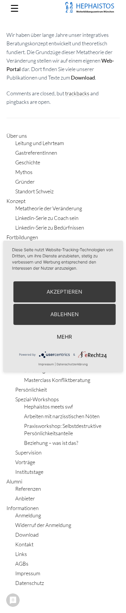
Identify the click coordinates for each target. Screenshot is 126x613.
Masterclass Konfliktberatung (57, 380)
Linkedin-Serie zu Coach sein (47, 218)
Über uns (16, 135)
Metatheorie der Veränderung (48, 208)
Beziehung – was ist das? (51, 443)
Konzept (15, 201)
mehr (64, 337)
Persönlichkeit (31, 389)
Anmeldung (28, 515)
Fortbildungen (22, 237)
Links (21, 554)
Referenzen (28, 488)
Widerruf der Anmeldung (43, 525)
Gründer (25, 181)
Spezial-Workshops (37, 399)
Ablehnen (64, 314)
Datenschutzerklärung (72, 364)
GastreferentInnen (36, 152)
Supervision (28, 452)
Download (83, 77)
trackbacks (77, 93)
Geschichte (27, 162)
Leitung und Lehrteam (39, 143)
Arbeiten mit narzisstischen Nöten (62, 416)
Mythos (24, 172)
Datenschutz (29, 583)
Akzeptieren (64, 292)
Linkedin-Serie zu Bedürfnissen (49, 227)
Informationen (22, 508)
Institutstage (29, 472)
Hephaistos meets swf (48, 406)
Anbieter (25, 498)
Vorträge (25, 462)
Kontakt (24, 544)
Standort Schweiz (34, 191)
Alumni (14, 481)
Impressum (27, 573)
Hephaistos (38, 14)
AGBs (21, 563)
